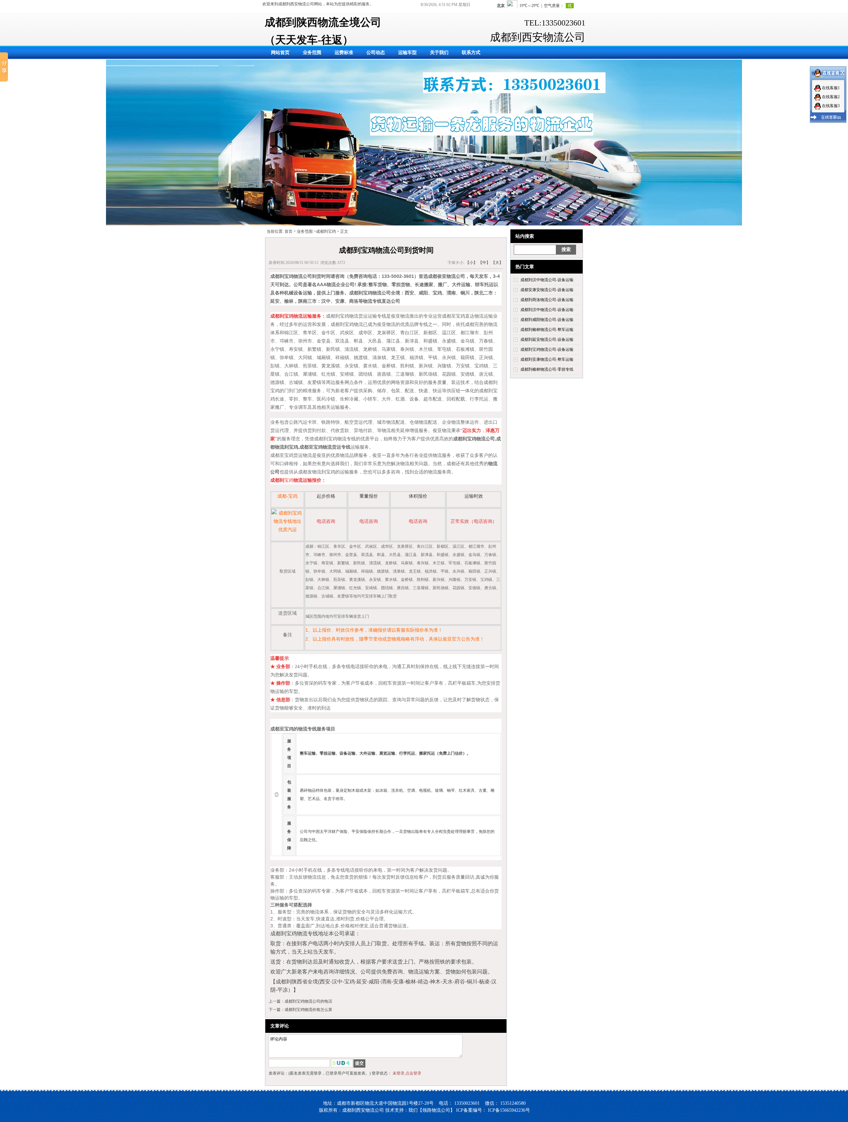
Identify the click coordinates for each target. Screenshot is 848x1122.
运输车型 (407, 52)
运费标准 (344, 52)
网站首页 (280, 52)
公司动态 (375, 52)
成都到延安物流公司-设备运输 (546, 339)
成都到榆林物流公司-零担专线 (546, 369)
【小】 (471, 262)
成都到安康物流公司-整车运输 (546, 359)
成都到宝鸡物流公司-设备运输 (546, 349)
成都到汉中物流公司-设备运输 (546, 280)
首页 (288, 231)
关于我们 (439, 52)
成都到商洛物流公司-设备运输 (546, 299)
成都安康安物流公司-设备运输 (546, 289)
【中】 (484, 262)
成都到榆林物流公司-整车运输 (546, 329)
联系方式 (471, 52)
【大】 (497, 262)
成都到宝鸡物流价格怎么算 (308, 1009)
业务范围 (312, 52)
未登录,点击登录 (407, 1073)
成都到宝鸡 (326, 231)
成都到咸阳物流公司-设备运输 (546, 319)
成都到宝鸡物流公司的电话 (308, 1001)
